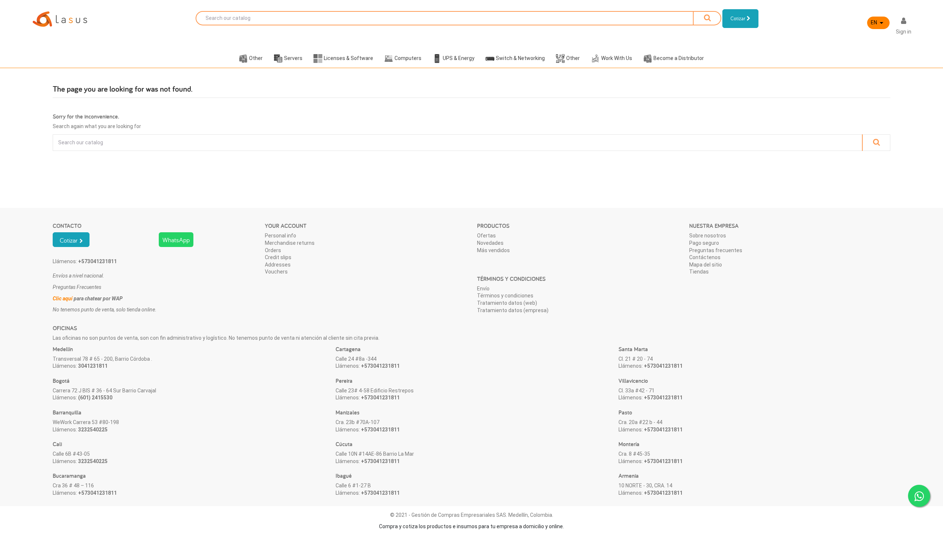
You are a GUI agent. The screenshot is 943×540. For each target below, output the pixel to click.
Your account (285, 226)
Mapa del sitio (705, 265)
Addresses (278, 265)
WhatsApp (176, 240)
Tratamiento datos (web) (507, 303)
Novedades (490, 243)
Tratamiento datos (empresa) (512, 310)
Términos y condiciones (505, 296)
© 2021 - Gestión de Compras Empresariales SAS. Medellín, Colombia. (471, 515)
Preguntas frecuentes (715, 250)
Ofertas (486, 236)
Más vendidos (493, 250)
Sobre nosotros (707, 236)
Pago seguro (704, 243)
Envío (483, 289)
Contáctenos (705, 257)
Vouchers (276, 272)
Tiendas (699, 272)
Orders (273, 250)
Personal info (280, 236)
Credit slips (278, 257)
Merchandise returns (290, 243)
